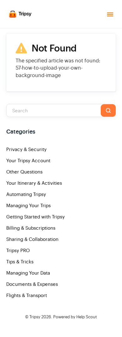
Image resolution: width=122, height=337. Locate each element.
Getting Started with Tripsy (35, 217)
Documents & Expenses (32, 284)
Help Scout (86, 317)
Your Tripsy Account (28, 161)
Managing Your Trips (28, 205)
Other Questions (24, 172)
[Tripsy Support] (20, 14)
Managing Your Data (28, 273)
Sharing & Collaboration (32, 239)
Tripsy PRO (18, 250)
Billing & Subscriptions (30, 228)
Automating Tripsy (26, 194)
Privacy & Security (26, 149)
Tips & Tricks (19, 262)
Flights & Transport (26, 295)
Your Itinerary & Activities (34, 183)
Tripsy (34, 317)
